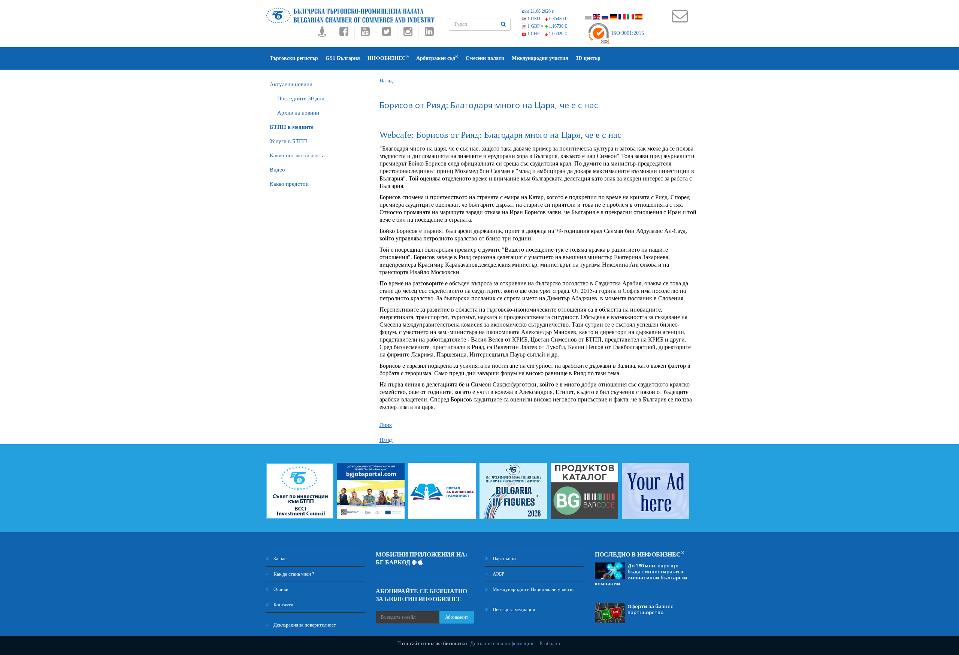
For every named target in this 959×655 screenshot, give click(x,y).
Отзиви (280, 589)
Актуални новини (291, 84)
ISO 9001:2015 (627, 33)
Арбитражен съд (437, 58)
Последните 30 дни (300, 98)
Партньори (503, 558)
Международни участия (540, 58)
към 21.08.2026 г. (538, 11)
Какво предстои (289, 184)
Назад (386, 81)
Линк (385, 425)
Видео (277, 170)
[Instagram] (407, 33)
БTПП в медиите (292, 127)
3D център (588, 58)
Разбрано (549, 643)
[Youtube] (365, 33)
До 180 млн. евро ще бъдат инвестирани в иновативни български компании (641, 574)
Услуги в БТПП (288, 141)
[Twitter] (386, 33)
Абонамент (456, 617)
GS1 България (343, 58)
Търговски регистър (294, 58)
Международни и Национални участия (533, 589)
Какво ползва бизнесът (298, 155)
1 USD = (546, 18)
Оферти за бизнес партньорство (650, 609)
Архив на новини (298, 113)
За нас (279, 558)
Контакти (282, 604)
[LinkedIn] (429, 33)
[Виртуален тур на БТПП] (322, 33)
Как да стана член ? (293, 574)
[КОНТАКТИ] (680, 19)
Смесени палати (485, 58)
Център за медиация (513, 609)
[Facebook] (343, 33)
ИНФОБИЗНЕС (388, 58)
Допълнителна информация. (502, 643)
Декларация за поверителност (304, 625)
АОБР (497, 574)
